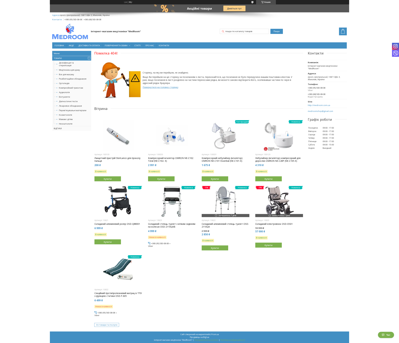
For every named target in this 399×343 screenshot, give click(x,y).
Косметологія (65, 114)
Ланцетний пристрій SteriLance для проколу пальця (117, 159)
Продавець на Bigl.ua (199, 337)
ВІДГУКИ (58, 128)
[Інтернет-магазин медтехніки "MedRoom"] (70, 32)
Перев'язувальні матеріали (72, 110)
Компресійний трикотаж (71, 87)
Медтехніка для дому (69, 69)
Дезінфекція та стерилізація (66, 64)
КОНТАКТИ (164, 45)
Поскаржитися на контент (206, 340)
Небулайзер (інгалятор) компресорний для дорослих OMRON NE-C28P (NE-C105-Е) (277, 159)
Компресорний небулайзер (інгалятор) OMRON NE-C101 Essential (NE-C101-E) (222, 159)
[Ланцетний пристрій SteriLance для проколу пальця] (118, 135)
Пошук (277, 31)
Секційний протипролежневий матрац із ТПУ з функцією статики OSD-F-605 (118, 294)
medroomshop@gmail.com (320, 111)
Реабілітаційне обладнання (72, 78)
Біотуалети (64, 96)
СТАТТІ (137, 45)
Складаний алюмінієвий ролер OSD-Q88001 (117, 224)
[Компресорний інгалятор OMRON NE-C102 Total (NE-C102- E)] (172, 135)
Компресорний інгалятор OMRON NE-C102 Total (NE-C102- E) (170, 159)
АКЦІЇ (71, 45)
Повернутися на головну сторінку (160, 87)
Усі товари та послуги (106, 324)
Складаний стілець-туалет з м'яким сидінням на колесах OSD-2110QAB (171, 225)
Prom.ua (215, 334)
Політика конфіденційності (232, 340)
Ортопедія (64, 83)
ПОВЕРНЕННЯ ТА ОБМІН (116, 45)
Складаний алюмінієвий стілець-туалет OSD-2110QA (225, 225)
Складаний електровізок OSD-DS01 (274, 224)
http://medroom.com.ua (319, 105)
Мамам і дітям (66, 119)
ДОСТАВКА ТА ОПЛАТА (89, 45)
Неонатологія (65, 123)
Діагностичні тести (68, 101)
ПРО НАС (149, 45)
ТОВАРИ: (58, 58)
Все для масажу (66, 74)
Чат (388, 335)
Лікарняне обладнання (70, 105)
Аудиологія (64, 92)
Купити (108, 178)
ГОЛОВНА (59, 45)
